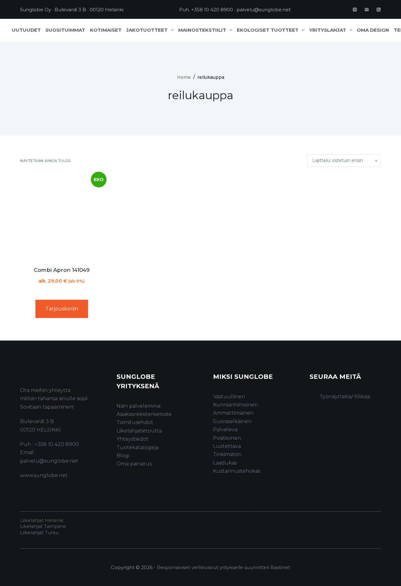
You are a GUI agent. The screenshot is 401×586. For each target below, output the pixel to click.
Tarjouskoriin (61, 309)
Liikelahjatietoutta (139, 431)
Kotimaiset (106, 30)
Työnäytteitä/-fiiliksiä (345, 397)
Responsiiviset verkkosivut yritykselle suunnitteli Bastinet (223, 567)
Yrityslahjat (327, 30)
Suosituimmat (65, 30)
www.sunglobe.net (44, 475)
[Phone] (379, 10)
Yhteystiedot (132, 439)
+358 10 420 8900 (212, 10)
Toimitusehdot (135, 422)
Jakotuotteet (147, 30)
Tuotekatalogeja (138, 447)
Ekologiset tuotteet (268, 30)
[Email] (367, 10)
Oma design (373, 30)
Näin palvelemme (139, 406)
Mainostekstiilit (202, 30)
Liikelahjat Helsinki (41, 520)
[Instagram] (355, 10)
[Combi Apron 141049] (61, 216)
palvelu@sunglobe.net (264, 10)
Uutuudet (26, 30)
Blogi (123, 456)
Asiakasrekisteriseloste (144, 414)
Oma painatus (134, 464)
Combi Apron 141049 (62, 270)
